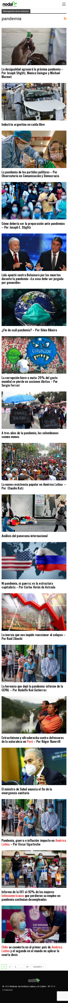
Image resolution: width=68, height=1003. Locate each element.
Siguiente (37, 966)
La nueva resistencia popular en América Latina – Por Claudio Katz (34, 486)
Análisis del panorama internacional (25, 535)
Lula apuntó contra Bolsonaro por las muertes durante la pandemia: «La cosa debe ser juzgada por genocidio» (32, 278)
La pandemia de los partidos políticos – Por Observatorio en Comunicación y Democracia (30, 173)
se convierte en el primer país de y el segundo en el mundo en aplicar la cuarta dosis (32, 950)
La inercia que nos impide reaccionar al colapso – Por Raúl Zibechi (33, 636)
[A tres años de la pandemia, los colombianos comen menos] (34, 410)
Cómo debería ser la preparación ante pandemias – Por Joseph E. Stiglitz (33, 225)
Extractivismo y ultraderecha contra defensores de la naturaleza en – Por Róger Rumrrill (33, 739)
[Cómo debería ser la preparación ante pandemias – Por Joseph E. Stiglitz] (34, 200)
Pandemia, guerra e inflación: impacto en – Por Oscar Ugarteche (34, 842)
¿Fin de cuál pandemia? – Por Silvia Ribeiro (29, 329)
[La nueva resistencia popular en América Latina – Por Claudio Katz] (34, 461)
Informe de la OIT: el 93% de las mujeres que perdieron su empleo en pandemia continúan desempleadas (31, 895)
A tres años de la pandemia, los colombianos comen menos (30, 434)
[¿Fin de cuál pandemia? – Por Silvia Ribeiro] (34, 307)
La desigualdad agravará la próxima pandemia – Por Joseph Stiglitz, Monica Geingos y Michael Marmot (32, 73)
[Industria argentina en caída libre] (34, 101)
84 (27, 966)
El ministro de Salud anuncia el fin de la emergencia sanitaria (27, 791)
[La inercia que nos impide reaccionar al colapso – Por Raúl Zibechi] (34, 612)
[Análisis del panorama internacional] (34, 513)
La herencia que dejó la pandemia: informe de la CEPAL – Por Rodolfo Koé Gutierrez (32, 688)
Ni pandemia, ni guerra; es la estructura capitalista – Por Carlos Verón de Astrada (28, 585)
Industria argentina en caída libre (23, 124)
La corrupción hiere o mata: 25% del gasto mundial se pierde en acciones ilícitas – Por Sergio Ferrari (30, 381)
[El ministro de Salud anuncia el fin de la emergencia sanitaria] (34, 766)
